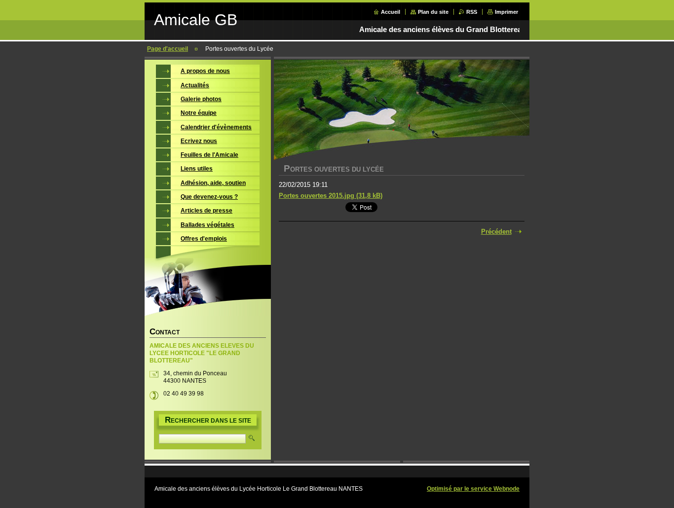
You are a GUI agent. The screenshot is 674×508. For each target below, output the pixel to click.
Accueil (390, 12)
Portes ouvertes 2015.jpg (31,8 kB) (330, 195)
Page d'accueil (167, 49)
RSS (471, 12)
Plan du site (433, 12)
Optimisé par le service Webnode (473, 489)
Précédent (496, 231)
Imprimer (506, 12)
